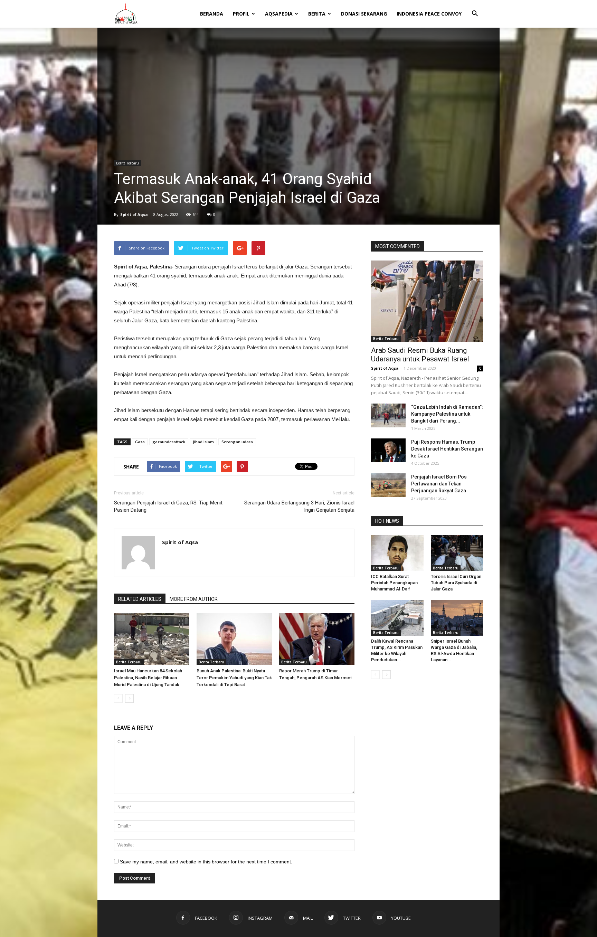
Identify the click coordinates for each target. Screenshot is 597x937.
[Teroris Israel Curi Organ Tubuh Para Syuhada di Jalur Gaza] (457, 553)
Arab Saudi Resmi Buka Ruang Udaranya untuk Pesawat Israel (420, 354)
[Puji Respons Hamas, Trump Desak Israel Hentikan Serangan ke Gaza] (388, 450)
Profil (241, 13)
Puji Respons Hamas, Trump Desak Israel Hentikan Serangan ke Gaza (447, 448)
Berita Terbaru (127, 163)
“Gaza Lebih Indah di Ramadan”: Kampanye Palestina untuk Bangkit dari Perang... (447, 414)
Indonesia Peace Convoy (429, 13)
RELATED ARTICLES (139, 599)
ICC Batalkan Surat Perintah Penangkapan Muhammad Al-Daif (394, 582)
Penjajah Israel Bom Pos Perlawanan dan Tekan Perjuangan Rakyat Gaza (439, 483)
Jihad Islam (203, 441)
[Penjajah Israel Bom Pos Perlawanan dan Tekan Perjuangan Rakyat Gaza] (388, 485)
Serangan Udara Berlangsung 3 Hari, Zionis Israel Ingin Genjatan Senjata (299, 506)
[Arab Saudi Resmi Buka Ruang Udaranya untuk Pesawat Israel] (427, 301)
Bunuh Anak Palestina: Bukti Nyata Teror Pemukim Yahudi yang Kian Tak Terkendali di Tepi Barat (234, 677)
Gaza (140, 441)
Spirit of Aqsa (134, 214)
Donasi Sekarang (364, 13)
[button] (474, 9)
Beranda (211, 13)
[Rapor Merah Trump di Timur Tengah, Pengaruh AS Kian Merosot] (316, 639)
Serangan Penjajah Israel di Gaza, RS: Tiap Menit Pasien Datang (168, 506)
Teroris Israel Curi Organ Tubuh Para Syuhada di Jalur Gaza (456, 582)
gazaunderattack (168, 441)
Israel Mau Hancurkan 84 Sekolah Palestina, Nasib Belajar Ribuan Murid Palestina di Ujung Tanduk (148, 677)
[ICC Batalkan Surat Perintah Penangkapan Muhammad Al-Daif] (397, 553)
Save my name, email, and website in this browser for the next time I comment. (206, 861)
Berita (316, 13)
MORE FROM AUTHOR (194, 599)
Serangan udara (237, 441)
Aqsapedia (279, 13)
